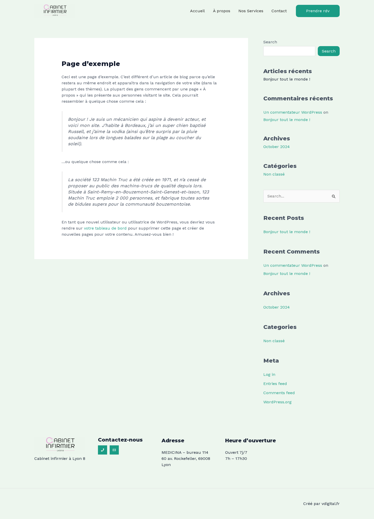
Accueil (197, 10)
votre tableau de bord (105, 228)
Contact (279, 10)
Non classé (274, 174)
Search (270, 41)
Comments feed (279, 392)
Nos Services (250, 10)
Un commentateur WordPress (292, 112)
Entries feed (275, 383)
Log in (269, 374)
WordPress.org (277, 402)
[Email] (114, 450)
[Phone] (102, 450)
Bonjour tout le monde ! (286, 79)
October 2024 (276, 146)
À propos (221, 10)
